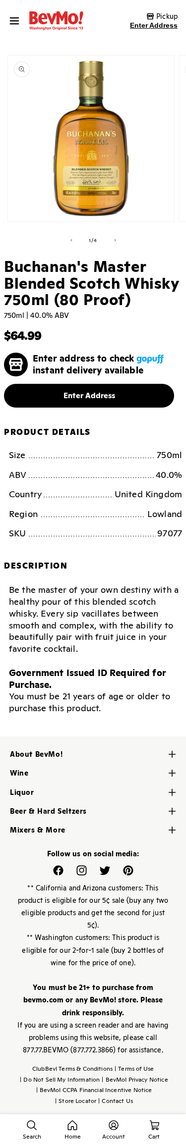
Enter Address (154, 25)
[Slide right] (115, 240)
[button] (16, 21)
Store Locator (75, 1101)
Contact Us (115, 1101)
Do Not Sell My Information (60, 1080)
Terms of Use (134, 1069)
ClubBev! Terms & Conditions (72, 1069)
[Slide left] (71, 240)
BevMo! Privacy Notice (135, 1080)
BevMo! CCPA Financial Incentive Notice (94, 1090)
